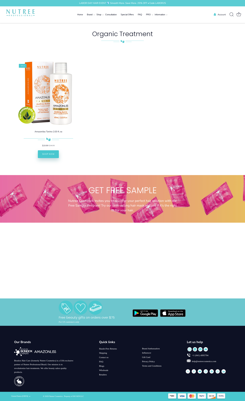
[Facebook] (194, 371)
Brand (89, 14)
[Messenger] (195, 349)
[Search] (231, 14)
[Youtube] (200, 371)
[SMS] (200, 349)
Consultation (111, 14)
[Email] (206, 349)
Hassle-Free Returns (108, 349)
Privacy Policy (148, 361)
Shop (98, 14)
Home (80, 14)
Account (222, 14)
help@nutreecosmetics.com (204, 361)
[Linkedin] (223, 371)
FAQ (140, 14)
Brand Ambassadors (151, 348)
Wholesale (103, 370)
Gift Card (146, 357)
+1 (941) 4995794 (200, 355)
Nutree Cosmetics (56, 396)
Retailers (103, 375)
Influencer (146, 353)
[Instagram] (206, 371)
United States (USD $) (19, 396)
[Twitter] (188, 371)
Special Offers (127, 14)
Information (160, 14)
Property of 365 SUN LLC (74, 396)
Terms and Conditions (151, 366)
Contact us (103, 357)
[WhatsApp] (189, 349)
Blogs (101, 366)
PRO (148, 14)
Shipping (103, 353)
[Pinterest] (212, 371)
